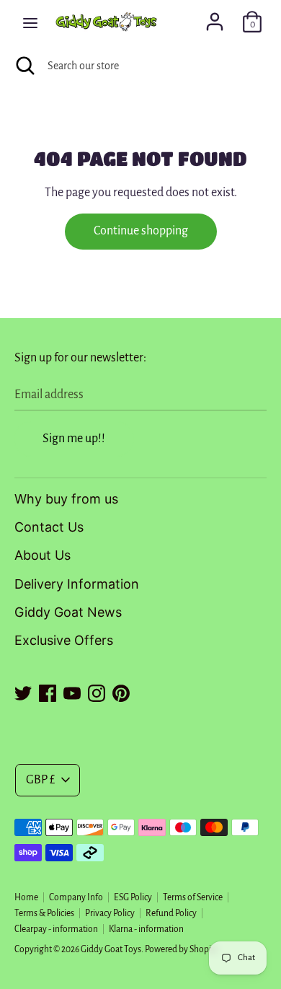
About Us (42, 555)
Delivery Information (76, 584)
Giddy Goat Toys (111, 949)
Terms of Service (193, 897)
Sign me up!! (74, 438)
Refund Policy (171, 913)
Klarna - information (146, 929)
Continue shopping (141, 230)
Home (26, 897)
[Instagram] (96, 691)
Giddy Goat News (68, 612)
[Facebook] (47, 691)
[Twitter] (23, 691)
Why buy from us (66, 498)
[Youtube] (72, 691)
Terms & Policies (44, 913)
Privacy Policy (110, 913)
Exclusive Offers (63, 640)
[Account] (214, 17)
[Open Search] (24, 65)
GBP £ (40, 779)
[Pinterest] (121, 691)
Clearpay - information (56, 929)
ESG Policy (133, 897)
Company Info (76, 897)
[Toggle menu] (30, 22)
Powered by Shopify (181, 949)
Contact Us (49, 527)
